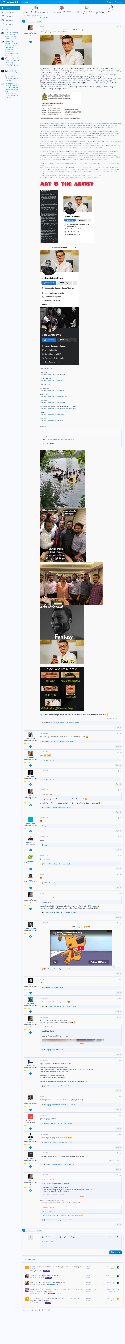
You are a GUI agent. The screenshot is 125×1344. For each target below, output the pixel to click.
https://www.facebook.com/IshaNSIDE (52, 420)
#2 (121, 733)
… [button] (31, 21)
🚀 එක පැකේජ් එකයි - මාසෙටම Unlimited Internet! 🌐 (12, 60)
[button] (4, 2)
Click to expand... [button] (81, 1043)
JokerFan (30, 776)
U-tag (31, 1140)
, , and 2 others (57, 864)
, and (55, 988)
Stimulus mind (30, 928)
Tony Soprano (30, 842)
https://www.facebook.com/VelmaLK (52, 390)
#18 (120, 1134)
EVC (30, 880)
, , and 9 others (60, 912)
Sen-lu (30, 1102)
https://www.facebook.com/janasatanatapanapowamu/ (58, 408)
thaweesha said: (47, 898)
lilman (32, 1277)
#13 (120, 998)
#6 (121, 818)
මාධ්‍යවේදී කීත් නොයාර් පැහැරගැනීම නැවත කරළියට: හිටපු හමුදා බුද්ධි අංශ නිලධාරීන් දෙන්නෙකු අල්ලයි (55, 1299)
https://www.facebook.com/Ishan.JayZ (52, 374)
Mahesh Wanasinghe (108, 1284)
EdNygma (30, 1004)
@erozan (43, 859)
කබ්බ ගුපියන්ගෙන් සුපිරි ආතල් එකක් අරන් (44, 1275)
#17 (120, 1115)
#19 (120, 1153)
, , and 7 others (59, 1220)
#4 (121, 771)
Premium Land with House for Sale (11, 33)
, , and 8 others (58, 807)
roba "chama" (30, 1066)
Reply (119, 727)
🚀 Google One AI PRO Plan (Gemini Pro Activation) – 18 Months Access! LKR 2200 (11, 88)
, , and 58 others (63, 723)
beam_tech (30, 757)
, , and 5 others (60, 741)
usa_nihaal (30, 1158)
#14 (120, 1017)
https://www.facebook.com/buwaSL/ (52, 414)
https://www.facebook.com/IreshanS (52, 380)
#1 (121, 26)
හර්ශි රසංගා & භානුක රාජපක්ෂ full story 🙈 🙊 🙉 (47, 1282)
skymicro (112, 1291)
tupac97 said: (46, 1026)
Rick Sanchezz (34, 1293)
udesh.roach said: (47, 794)
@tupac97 (45, 1020)
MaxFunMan (30, 1121)
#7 (121, 837)
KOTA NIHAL (111, 1268)
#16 (120, 1096)
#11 (120, 923)
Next (38, 21)
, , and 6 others (59, 1086)
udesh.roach (30, 739)
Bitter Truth (30, 823)
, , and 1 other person (57, 1124)
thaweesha (30, 861)
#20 (120, 1175)
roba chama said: (47, 1179)
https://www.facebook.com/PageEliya (52, 402)
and (49, 760)
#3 (121, 752)
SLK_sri (32, 1302)
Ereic (31, 1271)
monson (30, 985)
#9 (121, 875)
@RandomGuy (45, 908)
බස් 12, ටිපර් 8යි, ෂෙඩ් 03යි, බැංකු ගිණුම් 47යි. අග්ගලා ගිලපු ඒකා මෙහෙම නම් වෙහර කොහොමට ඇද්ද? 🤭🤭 (56, 1290)
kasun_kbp (27, 15)
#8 (121, 856)
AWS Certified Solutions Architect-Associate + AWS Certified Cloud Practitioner (11, 45)
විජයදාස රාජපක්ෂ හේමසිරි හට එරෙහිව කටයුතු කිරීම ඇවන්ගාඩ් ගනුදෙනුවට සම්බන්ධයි (56, 1267)
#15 (120, 1060)
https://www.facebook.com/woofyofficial (53, 396)
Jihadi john (33, 1284)
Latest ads (4, 29)
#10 (120, 893)
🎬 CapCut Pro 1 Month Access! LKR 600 (11, 73)
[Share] (118, 27)
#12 (120, 979)
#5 (121, 790)
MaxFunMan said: (47, 1207)
